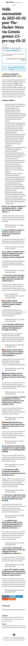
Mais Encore (10, 2)
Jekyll (18, 637)
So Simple (22, 637)
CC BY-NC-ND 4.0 (9, 55)
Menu (14, 5)
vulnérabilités (18, 48)
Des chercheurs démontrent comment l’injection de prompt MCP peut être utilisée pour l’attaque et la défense (15, 136)
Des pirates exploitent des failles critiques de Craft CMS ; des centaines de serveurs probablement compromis (15, 194)
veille (14, 48)
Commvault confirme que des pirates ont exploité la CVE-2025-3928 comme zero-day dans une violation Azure (15, 124)
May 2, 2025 (4, 45)
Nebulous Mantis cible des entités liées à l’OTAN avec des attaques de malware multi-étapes (15, 149)
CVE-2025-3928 (14, 294)
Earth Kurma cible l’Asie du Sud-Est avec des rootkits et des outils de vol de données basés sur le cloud (15, 181)
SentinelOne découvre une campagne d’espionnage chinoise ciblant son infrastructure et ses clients (15, 162)
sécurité (11, 48)
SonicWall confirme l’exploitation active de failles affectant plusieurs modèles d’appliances (14, 130)
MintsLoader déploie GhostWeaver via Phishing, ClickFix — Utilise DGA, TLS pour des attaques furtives (15, 106)
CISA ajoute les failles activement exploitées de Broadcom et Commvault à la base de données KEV (15, 175)
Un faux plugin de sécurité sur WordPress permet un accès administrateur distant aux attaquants (15, 111)
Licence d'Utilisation (12, 50)
